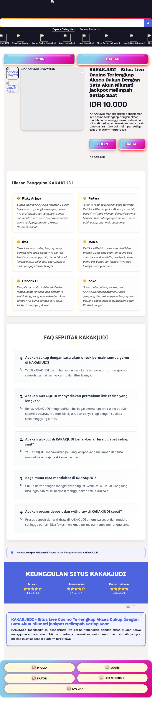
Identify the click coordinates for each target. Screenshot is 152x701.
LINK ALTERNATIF (115, 678)
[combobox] (72, 23)
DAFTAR (113, 59)
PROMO (42, 666)
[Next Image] (81, 99)
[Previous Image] (24, 99)
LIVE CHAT (78, 690)
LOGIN (39, 59)
